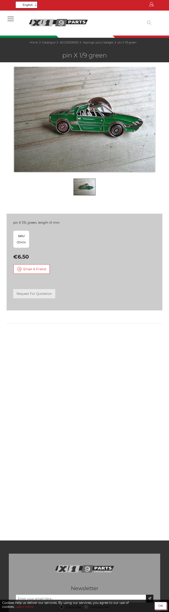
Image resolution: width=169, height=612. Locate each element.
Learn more (24, 607)
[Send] (149, 599)
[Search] (149, 23)
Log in (151, 5)
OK (160, 606)
